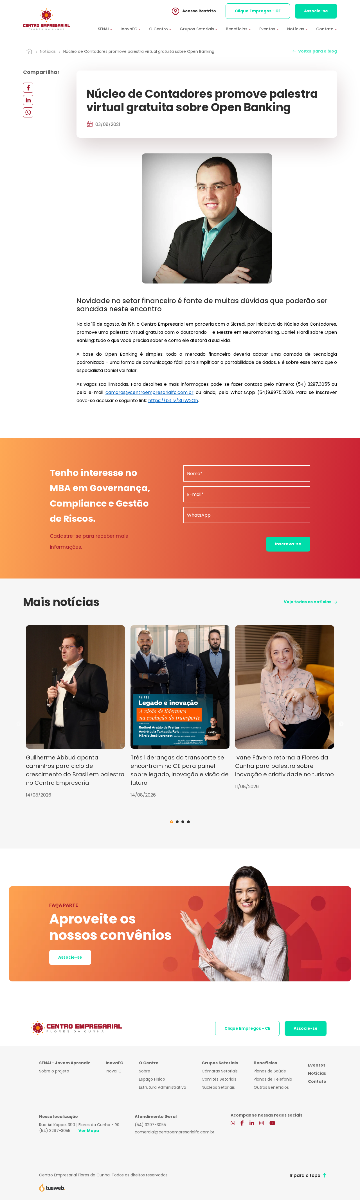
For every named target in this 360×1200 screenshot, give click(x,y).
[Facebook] (28, 87)
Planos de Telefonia (273, 1079)
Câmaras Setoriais (220, 1071)
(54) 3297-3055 (54, 1130)
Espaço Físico (152, 1079)
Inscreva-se (288, 544)
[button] (109, 29)
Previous (19, 724)
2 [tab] (177, 821)
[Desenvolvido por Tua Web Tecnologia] (52, 1187)
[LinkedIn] (28, 100)
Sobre (144, 1071)
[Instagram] (261, 1123)
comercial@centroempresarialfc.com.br (174, 1132)
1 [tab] (171, 821)
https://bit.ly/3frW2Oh (173, 400)
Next (341, 724)
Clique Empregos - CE (258, 11)
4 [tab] (188, 821)
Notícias (48, 51)
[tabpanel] (75, 712)
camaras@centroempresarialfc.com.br (149, 392)
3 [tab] (182, 821)
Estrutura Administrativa (162, 1087)
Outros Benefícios (271, 1087)
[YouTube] (272, 1123)
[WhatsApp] (28, 112)
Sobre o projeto (54, 1071)
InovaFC (114, 1071)
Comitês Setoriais (219, 1079)
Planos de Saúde (270, 1071)
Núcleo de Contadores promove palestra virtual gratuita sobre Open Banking (138, 51)
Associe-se (316, 11)
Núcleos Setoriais (218, 1087)
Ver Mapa (88, 1130)
